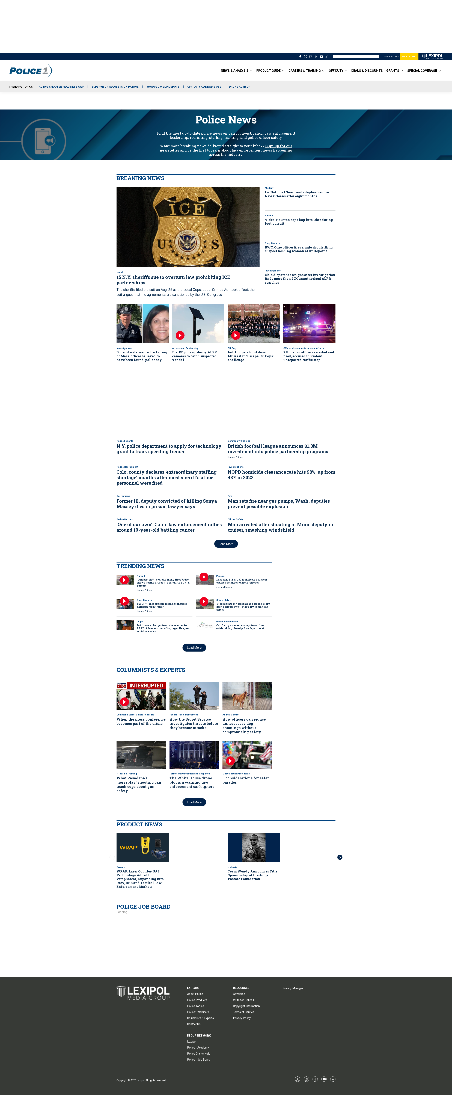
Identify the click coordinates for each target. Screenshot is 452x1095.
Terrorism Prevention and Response (190, 773)
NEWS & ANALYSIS (234, 70)
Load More (226, 544)
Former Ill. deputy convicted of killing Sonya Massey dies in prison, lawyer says (167, 503)
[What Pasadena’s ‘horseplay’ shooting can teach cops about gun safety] (141, 755)
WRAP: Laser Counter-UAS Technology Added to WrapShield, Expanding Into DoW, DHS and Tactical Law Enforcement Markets (140, 879)
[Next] (340, 857)
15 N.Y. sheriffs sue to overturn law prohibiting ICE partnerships (173, 280)
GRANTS (392, 70)
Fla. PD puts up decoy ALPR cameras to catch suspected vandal (194, 356)
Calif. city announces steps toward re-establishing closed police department (240, 627)
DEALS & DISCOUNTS (367, 70)
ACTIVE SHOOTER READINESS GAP (61, 86)
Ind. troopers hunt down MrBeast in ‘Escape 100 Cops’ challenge (250, 356)
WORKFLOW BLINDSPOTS (163, 86)
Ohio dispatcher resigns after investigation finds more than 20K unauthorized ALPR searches (300, 279)
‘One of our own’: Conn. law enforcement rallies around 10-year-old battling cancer (169, 527)
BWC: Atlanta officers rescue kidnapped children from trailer (162, 605)
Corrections (123, 496)
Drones (121, 867)
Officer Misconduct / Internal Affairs (303, 348)
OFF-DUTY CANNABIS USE (204, 86)
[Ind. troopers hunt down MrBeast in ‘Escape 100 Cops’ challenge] (254, 323)
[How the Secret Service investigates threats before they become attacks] (194, 696)
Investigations (273, 270)
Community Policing (239, 441)
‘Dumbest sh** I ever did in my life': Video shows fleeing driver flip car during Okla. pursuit (163, 582)
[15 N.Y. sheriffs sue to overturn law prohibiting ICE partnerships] (188, 227)
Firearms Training (127, 773)
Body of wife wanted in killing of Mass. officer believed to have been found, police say (142, 356)
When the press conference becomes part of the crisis (141, 721)
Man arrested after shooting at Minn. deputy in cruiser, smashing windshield (280, 527)
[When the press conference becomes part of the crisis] (141, 696)
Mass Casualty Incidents (236, 773)
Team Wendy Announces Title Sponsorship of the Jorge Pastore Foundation (252, 875)
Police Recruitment (127, 467)
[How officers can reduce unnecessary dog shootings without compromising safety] (247, 696)
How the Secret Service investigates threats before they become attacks (194, 723)
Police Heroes (125, 519)
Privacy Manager (292, 988)
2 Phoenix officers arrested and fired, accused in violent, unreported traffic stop (308, 356)
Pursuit (269, 215)
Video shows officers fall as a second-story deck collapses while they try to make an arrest (243, 606)
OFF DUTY (336, 70)
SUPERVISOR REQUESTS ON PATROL (115, 86)
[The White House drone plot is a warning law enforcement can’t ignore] (194, 755)
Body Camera (272, 243)
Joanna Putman (235, 457)
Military (269, 188)
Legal (120, 272)
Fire (230, 496)
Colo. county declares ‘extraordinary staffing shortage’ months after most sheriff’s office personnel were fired (167, 477)
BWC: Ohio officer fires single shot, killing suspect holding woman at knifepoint (299, 249)
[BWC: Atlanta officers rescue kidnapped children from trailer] (125, 604)
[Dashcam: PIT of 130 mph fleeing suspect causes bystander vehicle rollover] (205, 580)
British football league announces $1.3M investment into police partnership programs (278, 448)
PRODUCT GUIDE (268, 70)
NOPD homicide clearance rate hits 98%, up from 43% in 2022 (281, 474)
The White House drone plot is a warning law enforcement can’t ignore (192, 782)
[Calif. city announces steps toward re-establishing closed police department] (205, 625)
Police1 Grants (125, 441)
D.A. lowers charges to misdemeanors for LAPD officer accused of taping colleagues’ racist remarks (163, 628)
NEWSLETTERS (391, 56)
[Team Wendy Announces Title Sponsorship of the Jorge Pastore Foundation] (254, 847)
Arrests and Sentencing (185, 348)
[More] (251, 70)
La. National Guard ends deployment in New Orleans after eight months (297, 194)
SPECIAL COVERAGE (422, 70)
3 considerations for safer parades (245, 780)
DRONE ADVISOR (239, 86)
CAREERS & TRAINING (305, 70)
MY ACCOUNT (409, 56)
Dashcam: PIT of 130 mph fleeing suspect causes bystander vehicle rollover (241, 581)
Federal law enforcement (184, 714)
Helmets (232, 867)
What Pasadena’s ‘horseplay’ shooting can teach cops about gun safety (139, 784)
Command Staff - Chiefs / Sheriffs (135, 714)
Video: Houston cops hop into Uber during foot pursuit (299, 222)
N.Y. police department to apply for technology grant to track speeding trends (169, 448)
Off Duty (232, 348)
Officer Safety (235, 519)
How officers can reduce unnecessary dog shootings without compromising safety (244, 725)
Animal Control (230, 714)
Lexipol (140, 1080)
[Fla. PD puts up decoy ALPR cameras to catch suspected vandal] (198, 323)
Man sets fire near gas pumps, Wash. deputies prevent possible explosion (279, 503)
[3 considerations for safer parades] (247, 755)
